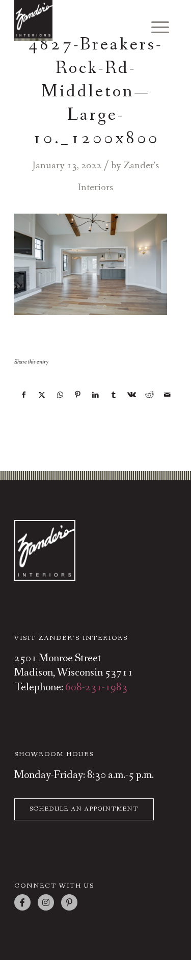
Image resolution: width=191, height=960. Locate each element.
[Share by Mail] (167, 395)
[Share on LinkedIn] (95, 395)
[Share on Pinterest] (78, 395)
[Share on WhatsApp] (60, 395)
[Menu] (155, 28)
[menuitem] (155, 24)
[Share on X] (41, 395)
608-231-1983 (96, 687)
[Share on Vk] (131, 395)
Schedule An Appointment (84, 809)
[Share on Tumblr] (113, 395)
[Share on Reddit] (149, 395)
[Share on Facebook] (24, 395)
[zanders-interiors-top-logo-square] (79, 20)
